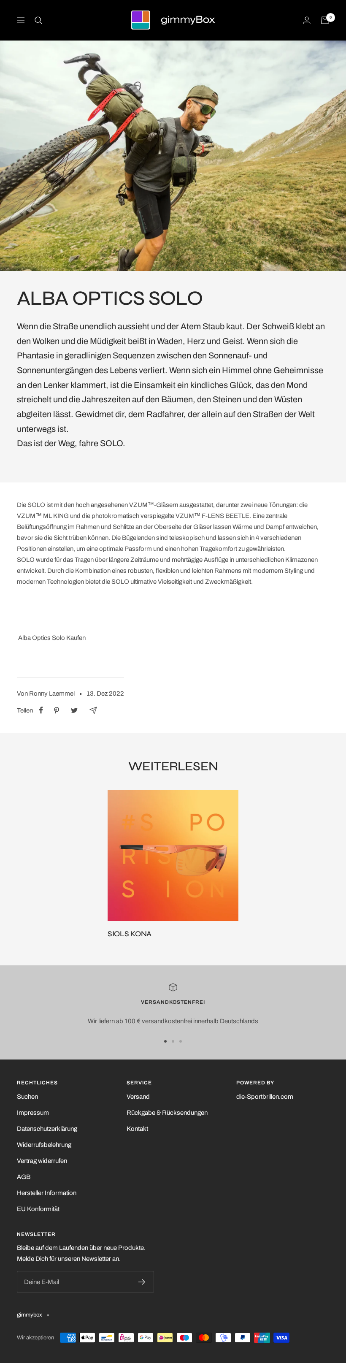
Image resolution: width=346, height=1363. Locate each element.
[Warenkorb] (325, 20)
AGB (23, 1176)
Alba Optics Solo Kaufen (52, 637)
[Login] (307, 20)
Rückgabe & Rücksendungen (167, 1112)
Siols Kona (129, 933)
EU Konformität (38, 1209)
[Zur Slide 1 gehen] (165, 1041)
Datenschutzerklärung (47, 1128)
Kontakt (137, 1128)
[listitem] (41, 710)
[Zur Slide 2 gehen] (173, 1041)
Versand (138, 1096)
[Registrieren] (142, 1282)
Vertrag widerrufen (42, 1160)
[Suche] (38, 20)
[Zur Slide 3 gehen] (180, 1041)
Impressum (33, 1112)
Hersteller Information (46, 1193)
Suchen (27, 1096)
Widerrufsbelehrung (44, 1144)
